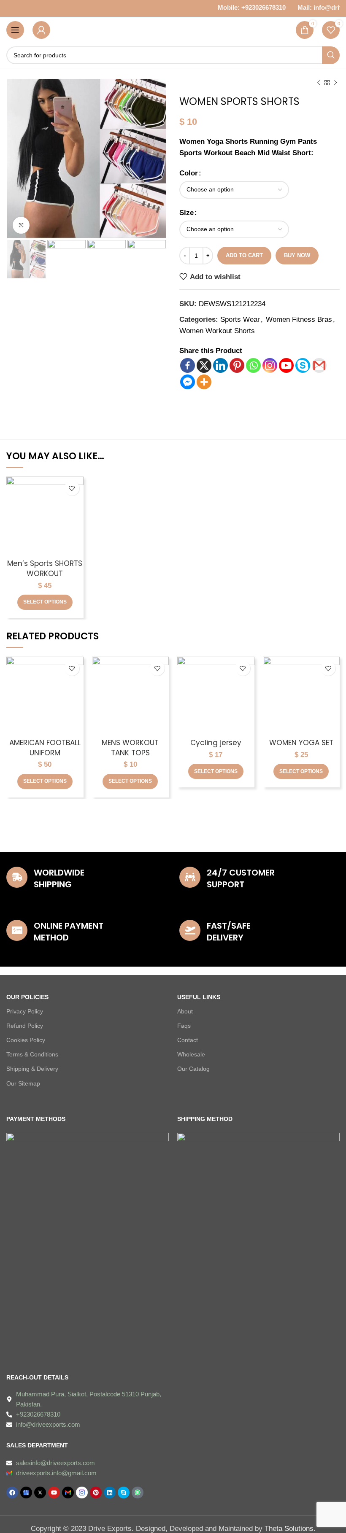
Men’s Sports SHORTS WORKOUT (44, 568)
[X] (204, 365)
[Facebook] (187, 365)
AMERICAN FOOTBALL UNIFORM (45, 748)
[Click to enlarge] (21, 225)
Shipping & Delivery (32, 1068)
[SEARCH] (331, 55)
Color (188, 173)
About (185, 1011)
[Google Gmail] (319, 365)
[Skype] (302, 365)
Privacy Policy (24, 1011)
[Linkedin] (220, 365)
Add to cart (244, 255)
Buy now (297, 255)
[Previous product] (318, 83)
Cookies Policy (25, 1040)
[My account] (41, 30)
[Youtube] (286, 365)
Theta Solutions (289, 1529)
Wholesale (191, 1054)
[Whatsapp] (253, 365)
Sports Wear (240, 319)
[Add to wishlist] (72, 488)
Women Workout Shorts (217, 331)
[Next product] (335, 83)
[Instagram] (269, 365)
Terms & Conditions (32, 1054)
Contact (187, 1040)
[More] (204, 381)
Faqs (184, 1025)
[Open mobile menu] (15, 30)
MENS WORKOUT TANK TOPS (130, 748)
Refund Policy (24, 1025)
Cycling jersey (215, 743)
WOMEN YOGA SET (301, 743)
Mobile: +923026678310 (247, 7)
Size (186, 213)
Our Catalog (193, 1068)
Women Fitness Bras (299, 319)
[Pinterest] (237, 365)
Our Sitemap (23, 1083)
